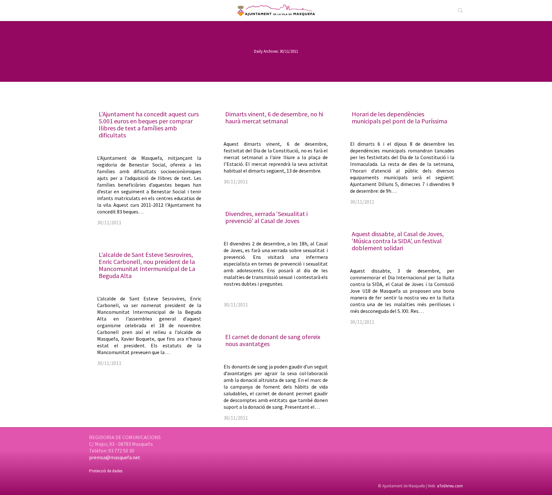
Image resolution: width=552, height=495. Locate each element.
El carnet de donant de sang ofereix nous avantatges (272, 340)
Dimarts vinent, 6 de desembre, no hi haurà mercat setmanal (274, 117)
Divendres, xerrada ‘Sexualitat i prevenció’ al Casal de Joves (266, 217)
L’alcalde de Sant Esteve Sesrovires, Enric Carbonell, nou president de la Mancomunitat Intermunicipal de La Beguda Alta (147, 265)
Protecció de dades (105, 471)
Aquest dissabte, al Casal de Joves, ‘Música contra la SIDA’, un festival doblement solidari (398, 241)
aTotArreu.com (450, 486)
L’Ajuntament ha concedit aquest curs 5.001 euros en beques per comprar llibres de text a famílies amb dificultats (149, 124)
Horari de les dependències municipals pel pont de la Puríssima (399, 117)
